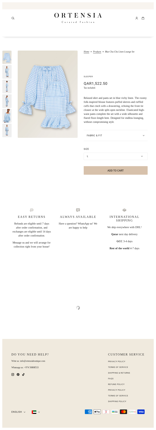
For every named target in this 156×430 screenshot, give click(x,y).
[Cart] (143, 18)
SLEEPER (88, 76)
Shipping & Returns (119, 373)
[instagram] (13, 374)
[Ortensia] (78, 18)
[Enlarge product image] (48, 94)
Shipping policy (117, 401)
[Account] (136, 18)
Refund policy (116, 384)
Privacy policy (116, 390)
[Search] (13, 18)
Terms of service (118, 396)
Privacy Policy (116, 361)
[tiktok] (23, 374)
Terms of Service (118, 367)
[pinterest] (18, 374)
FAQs (111, 379)
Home (86, 52)
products (97, 52)
